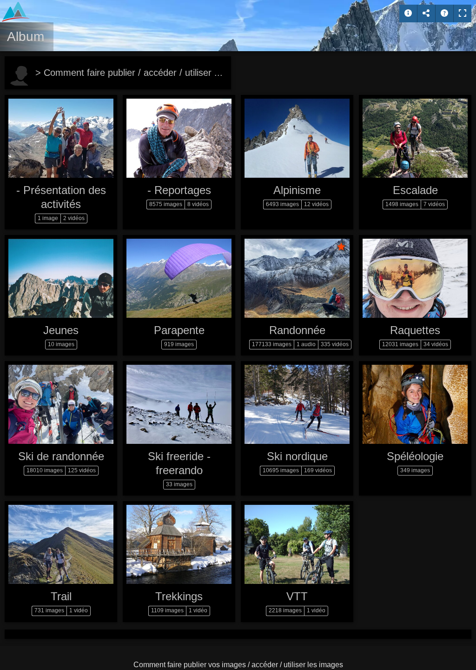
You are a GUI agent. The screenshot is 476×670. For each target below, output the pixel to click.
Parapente (179, 330)
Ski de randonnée (61, 456)
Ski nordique (297, 456)
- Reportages (179, 190)
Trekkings (179, 596)
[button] (18, 651)
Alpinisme (297, 190)
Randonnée (297, 330)
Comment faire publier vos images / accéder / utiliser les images (238, 665)
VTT (297, 596)
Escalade (415, 190)
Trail (61, 596)
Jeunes (61, 330)
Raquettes (415, 330)
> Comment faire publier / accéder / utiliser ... (129, 72)
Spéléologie (415, 456)
